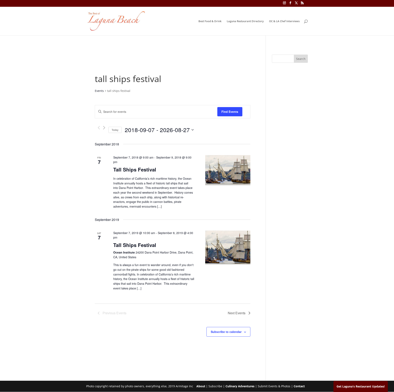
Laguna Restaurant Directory (245, 21)
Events (99, 91)
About (200, 386)
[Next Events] (104, 128)
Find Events (229, 112)
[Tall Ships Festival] (228, 170)
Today (115, 129)
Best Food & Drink (209, 21)
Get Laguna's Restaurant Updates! (361, 386)
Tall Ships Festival (134, 169)
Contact (299, 386)
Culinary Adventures (240, 386)
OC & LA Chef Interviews (284, 21)
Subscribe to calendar (226, 332)
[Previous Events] (99, 128)
